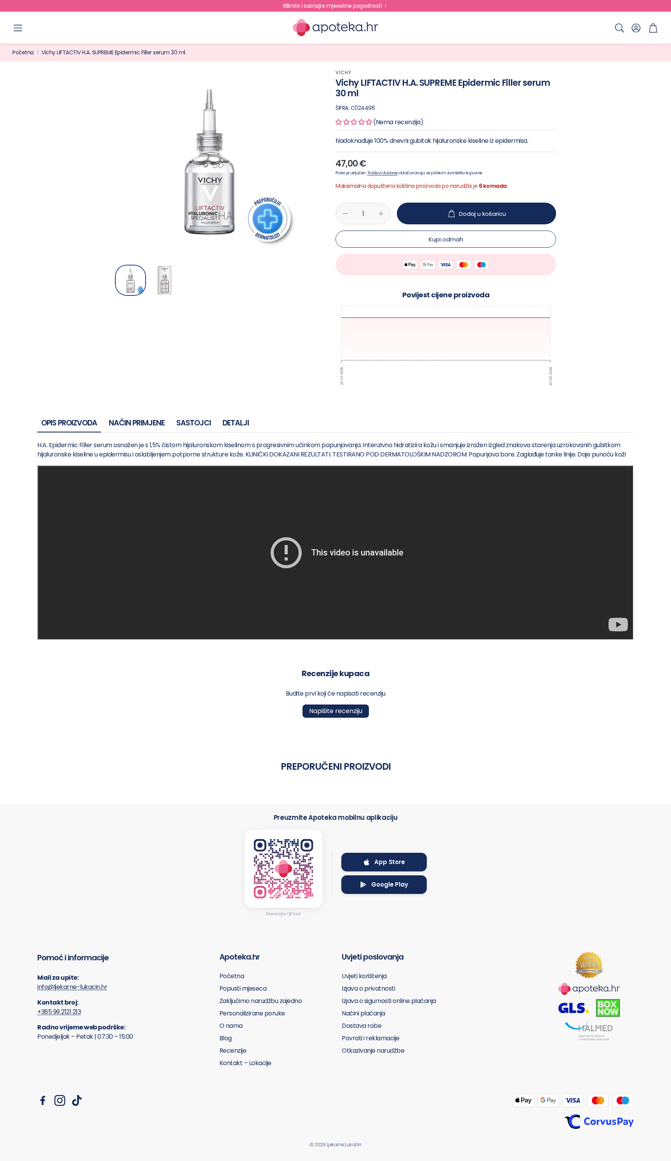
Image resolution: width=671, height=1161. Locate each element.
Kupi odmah (446, 239)
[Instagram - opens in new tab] (59, 1100)
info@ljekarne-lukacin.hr (72, 986)
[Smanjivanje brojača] (345, 213)
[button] (17, 28)
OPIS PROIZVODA (69, 423)
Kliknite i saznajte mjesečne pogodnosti (332, 6)
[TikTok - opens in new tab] (76, 1100)
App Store (389, 862)
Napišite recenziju (335, 710)
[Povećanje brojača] (381, 213)
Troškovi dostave (382, 173)
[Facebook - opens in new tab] (42, 1100)
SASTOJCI (193, 423)
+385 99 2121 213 (59, 1011)
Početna (23, 52)
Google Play (389, 884)
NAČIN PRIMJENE (137, 423)
